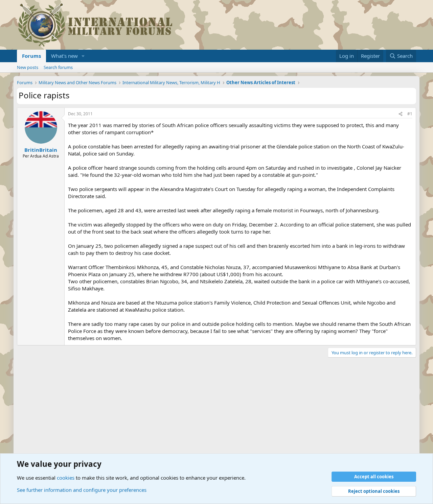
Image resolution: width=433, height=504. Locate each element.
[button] (83, 56)
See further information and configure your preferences (81, 489)
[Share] (400, 114)
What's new (64, 55)
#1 (409, 114)
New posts (27, 67)
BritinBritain (40, 149)
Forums (31, 55)
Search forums (58, 67)
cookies (65, 477)
